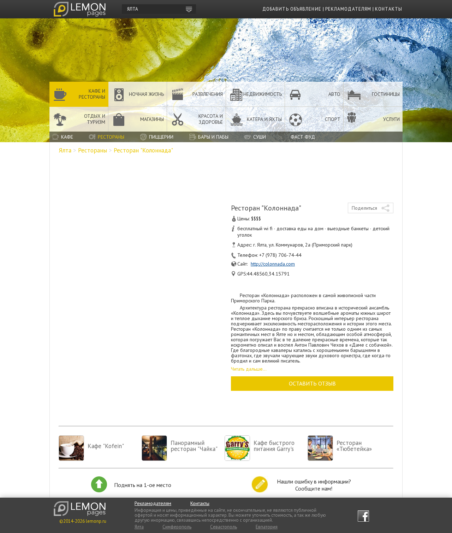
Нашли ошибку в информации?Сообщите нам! (314, 485)
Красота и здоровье (210, 119)
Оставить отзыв (312, 383)
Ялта (65, 150)
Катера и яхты (264, 119)
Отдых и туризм (94, 119)
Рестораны (111, 137)
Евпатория (267, 527)
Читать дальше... (249, 369)
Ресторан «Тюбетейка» (354, 446)
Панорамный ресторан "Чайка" (194, 446)
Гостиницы (386, 94)
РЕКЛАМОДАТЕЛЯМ (348, 9)
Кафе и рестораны (92, 94)
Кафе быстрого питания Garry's (274, 446)
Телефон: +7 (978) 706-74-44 (269, 255)
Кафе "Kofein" (106, 446)
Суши (259, 137)
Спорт (332, 119)
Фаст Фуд (303, 137)
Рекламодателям (153, 503)
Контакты (199, 503)
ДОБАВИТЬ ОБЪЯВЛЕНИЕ (291, 9)
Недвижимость (262, 94)
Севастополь (223, 527)
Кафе (67, 137)
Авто (334, 94)
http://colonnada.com (273, 264)
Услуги (391, 119)
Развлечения (207, 94)
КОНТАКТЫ (388, 9)
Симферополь (176, 527)
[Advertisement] (226, 176)
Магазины (152, 119)
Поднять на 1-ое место (142, 484)
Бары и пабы (213, 137)
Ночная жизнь (146, 94)
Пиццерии (161, 137)
